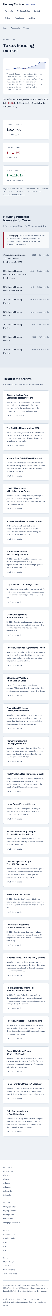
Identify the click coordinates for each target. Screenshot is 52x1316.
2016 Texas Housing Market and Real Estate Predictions (14, 274)
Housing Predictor (19, 4)
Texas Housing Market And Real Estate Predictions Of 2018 (14, 258)
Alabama (7, 1175)
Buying (37, 11)
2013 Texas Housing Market (13, 314)
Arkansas (7, 1187)
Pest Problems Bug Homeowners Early (25, 774)
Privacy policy (9, 1270)
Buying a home (9, 1210)
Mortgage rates (9, 1207)
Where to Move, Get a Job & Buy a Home (26, 958)
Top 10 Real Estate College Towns (23, 584)
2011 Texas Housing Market (13, 338)
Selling (7, 18)
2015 (5, 1250)
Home (5, 28)
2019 (5, 1242)
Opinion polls (9, 1238)
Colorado (7, 1195)
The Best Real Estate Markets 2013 (23, 428)
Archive (32, 18)
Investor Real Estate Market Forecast (24, 458)
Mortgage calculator (11, 1222)
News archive (9, 1234)
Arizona (6, 1183)
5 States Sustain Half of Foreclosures (24, 521)
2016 (5, 1246)
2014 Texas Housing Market (13, 301)
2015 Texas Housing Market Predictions (13, 288)
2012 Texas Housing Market (13, 326)
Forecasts (9, 11)
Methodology (8, 1262)
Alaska (6, 1179)
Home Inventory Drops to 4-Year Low (24, 1084)
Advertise (7, 1266)
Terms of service (10, 1274)
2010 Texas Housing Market (13, 351)
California (7, 1191)
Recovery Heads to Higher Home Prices (26, 648)
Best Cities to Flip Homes (19, 894)
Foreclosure (19, 18)
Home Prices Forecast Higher (21, 804)
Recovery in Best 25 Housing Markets (24, 1021)
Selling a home (9, 1214)
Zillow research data (14, 194)
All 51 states (8, 1171)
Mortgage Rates (23, 11)
